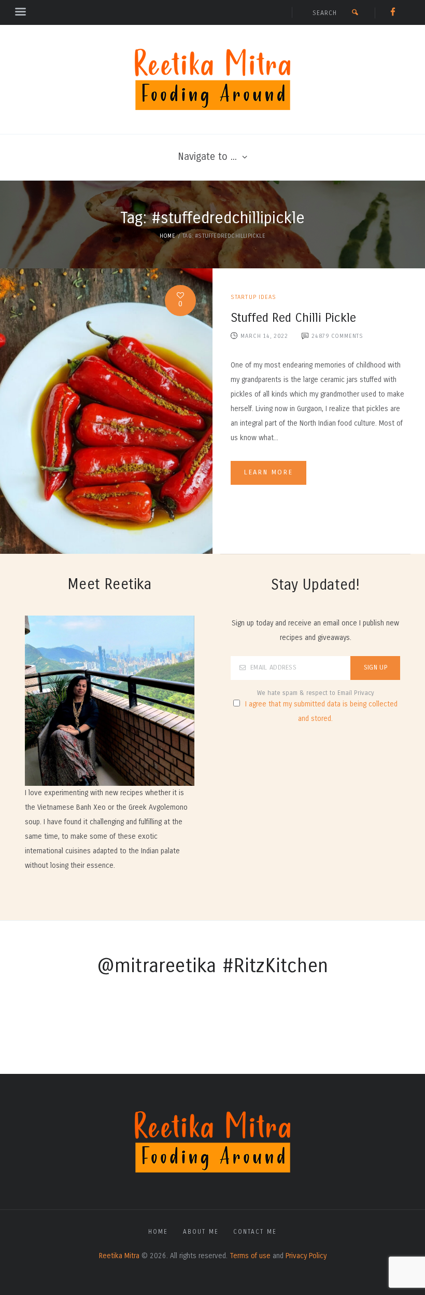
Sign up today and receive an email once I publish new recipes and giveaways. (315, 630)
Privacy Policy (306, 1255)
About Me (201, 1231)
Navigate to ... (207, 156)
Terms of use (250, 1255)
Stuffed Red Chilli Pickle (293, 317)
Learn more (268, 472)
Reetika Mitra (119, 1255)
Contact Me (255, 1231)
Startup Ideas (254, 297)
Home (167, 236)
